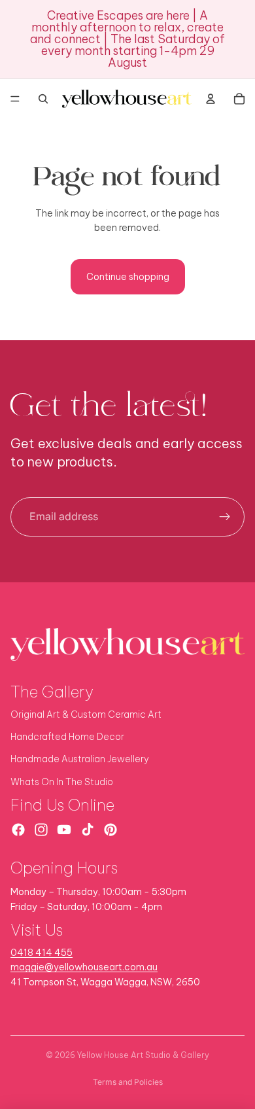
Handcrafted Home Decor (67, 737)
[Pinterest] (110, 829)
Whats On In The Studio (61, 782)
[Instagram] (41, 829)
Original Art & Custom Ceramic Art (86, 714)
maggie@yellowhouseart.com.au (84, 967)
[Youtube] (64, 829)
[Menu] (15, 99)
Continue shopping (127, 277)
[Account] (210, 98)
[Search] (43, 98)
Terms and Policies (128, 1082)
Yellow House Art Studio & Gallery (143, 1055)
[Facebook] (18, 829)
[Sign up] (225, 517)
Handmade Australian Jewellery (79, 759)
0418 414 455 (41, 953)
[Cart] (239, 98)
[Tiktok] (87, 829)
